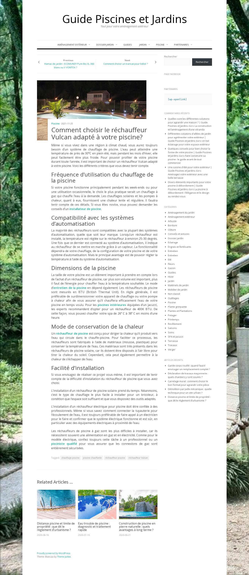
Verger (171, 349)
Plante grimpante (177, 306)
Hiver (171, 276)
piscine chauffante (92, 457)
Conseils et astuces (178, 234)
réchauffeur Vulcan (138, 457)
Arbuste (172, 221)
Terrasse (173, 341)
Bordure (172, 225)
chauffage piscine (70, 457)
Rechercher (170, 56)
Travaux (172, 345)
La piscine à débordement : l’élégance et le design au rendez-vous (188, 193)
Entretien (173, 251)
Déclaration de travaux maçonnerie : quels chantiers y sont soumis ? (188, 375)
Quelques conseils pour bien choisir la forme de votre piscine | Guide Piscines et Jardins (190, 152)
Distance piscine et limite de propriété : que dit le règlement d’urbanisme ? (56, 526)
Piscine (160, 44)
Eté (169, 259)
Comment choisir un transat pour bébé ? (125, 63)
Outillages (173, 298)
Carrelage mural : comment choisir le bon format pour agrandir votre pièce (188, 383)
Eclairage (173, 242)
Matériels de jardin (178, 285)
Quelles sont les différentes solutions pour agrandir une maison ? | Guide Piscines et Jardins (188, 122)
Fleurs (171, 264)
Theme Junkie (64, 556)
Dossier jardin (105, 44)
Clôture (172, 229)
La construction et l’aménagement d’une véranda (189, 127)
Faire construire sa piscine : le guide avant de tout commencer (187, 159)
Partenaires (181, 44)
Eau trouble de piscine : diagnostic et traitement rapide (94, 526)
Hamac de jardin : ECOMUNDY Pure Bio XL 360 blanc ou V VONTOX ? (69, 65)
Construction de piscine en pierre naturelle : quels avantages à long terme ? (137, 526)
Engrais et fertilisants (179, 246)
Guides (127, 44)
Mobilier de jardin (177, 289)
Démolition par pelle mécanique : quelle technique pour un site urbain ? (190, 390)
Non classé (174, 293)
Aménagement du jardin (181, 212)
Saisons (172, 328)
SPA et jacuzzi (175, 336)
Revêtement (174, 323)
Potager (172, 315)
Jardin (143, 44)
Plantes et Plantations (180, 311)
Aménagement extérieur (72, 44)
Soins (171, 332)
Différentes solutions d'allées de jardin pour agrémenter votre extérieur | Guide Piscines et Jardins (189, 137)
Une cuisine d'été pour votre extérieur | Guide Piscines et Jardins (190, 169)
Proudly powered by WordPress (53, 553)
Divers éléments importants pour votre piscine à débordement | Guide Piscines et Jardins (189, 185)
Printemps (173, 319)
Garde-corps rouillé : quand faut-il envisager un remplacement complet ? (189, 367)
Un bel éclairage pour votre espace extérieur (189, 142)
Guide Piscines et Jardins (124, 18)
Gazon (171, 268)
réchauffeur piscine (115, 457)
